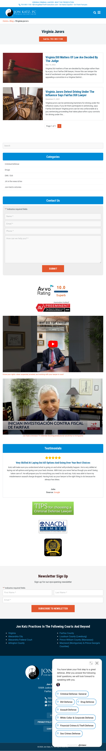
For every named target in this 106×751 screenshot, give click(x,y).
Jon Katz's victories (13, 187)
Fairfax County (67, 633)
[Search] (93, 12)
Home (5, 21)
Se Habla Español (66, 5)
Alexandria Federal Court (20, 639)
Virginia (12, 633)
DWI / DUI (9, 175)
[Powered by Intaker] (82, 745)
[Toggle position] (91, 663)
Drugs (7, 170)
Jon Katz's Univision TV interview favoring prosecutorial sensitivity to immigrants (53, 436)
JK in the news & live (13, 181)
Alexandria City (15, 636)
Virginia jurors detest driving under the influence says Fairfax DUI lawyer (70, 93)
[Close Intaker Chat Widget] (97, 663)
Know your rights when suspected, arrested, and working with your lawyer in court (33, 374)
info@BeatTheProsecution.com (46, 5)
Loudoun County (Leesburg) (73, 636)
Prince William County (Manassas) (76, 639)
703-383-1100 (26, 5)
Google (57, 492)
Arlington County (16, 643)
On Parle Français (80, 5)
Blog (12, 21)
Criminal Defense (12, 164)
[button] (53, 39)
